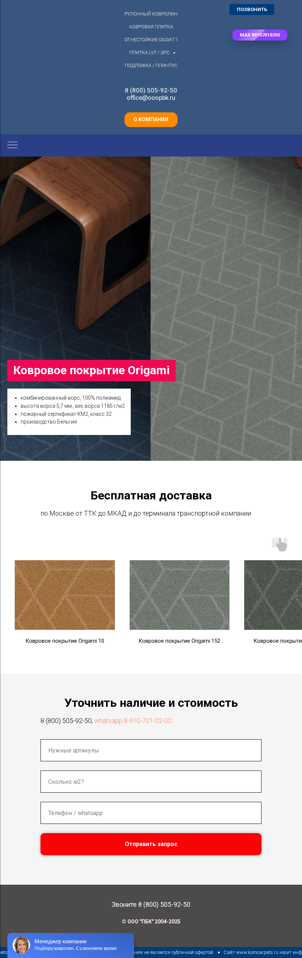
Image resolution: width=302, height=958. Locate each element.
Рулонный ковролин (151, 14)
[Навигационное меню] (12, 145)
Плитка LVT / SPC (150, 52)
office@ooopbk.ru (151, 97)
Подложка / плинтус (151, 65)
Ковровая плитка (151, 26)
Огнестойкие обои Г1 (151, 39)
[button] (259, 35)
